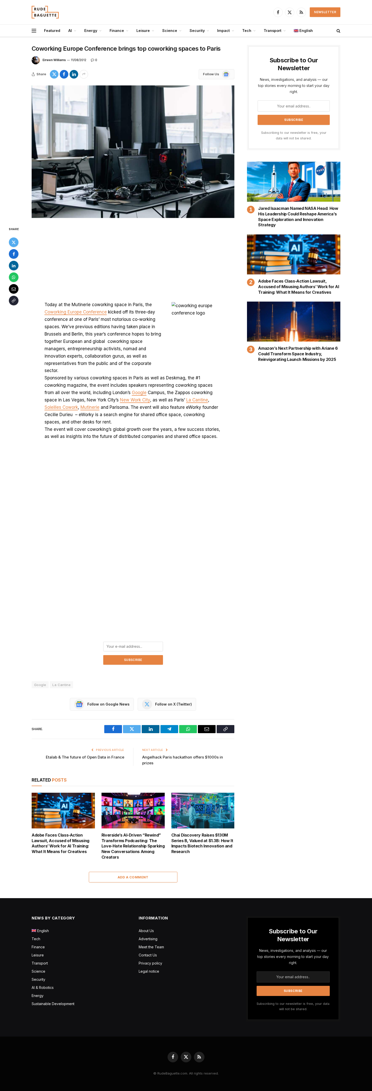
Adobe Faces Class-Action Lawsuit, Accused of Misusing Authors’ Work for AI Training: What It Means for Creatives (60, 843)
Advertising (148, 939)
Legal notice (149, 971)
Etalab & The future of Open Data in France (85, 757)
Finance (117, 30)
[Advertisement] (133, 263)
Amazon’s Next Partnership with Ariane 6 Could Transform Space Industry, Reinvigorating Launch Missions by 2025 (298, 354)
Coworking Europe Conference (76, 312)
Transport (272, 30)
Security (197, 30)
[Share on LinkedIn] (74, 74)
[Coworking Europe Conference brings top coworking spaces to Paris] (133, 151)
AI (70, 30)
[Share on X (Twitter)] (54, 74)
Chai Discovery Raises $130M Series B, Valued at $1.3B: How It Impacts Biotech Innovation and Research (202, 843)
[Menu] (34, 30)
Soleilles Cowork (61, 407)
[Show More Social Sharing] (83, 74)
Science (169, 30)
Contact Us (148, 955)
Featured (52, 30)
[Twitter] (13, 242)
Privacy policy (150, 963)
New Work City (135, 399)
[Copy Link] (13, 300)
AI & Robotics (43, 987)
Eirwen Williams (54, 60)
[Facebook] (13, 254)
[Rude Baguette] (45, 12)
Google (139, 392)
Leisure (143, 30)
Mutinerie (89, 407)
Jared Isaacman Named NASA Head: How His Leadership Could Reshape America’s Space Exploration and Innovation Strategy (298, 216)
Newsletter (325, 12)
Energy (90, 30)
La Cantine (197, 399)
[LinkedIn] (13, 265)
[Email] (13, 289)
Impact (223, 30)
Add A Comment (133, 877)
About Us (146, 931)
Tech (246, 30)
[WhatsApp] (13, 277)
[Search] (338, 30)
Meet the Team (151, 947)
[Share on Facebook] (64, 74)
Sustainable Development (53, 1004)
